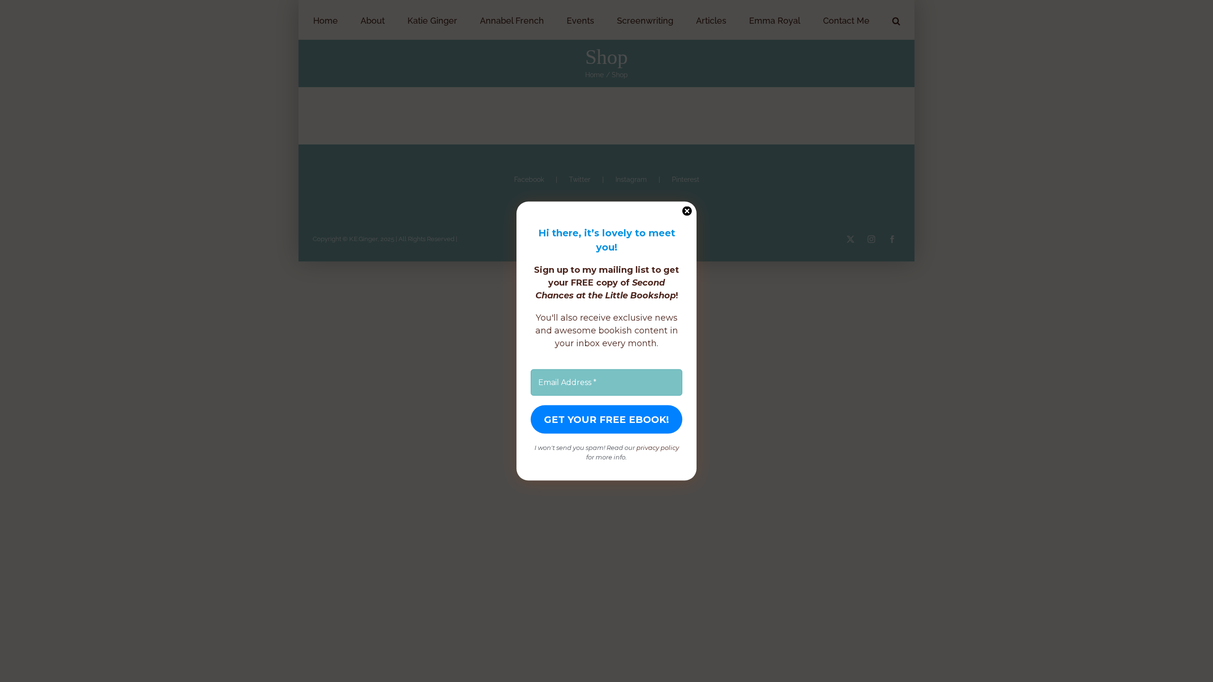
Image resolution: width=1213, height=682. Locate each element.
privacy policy (657, 447)
